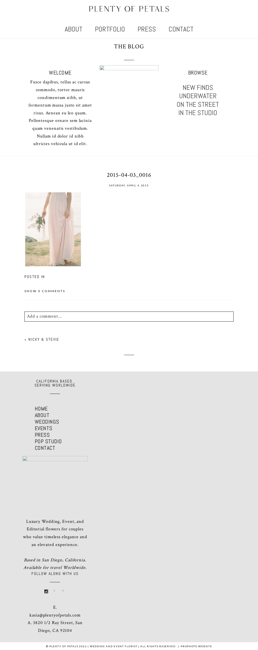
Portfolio (110, 29)
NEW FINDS (198, 87)
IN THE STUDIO (197, 113)
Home (41, 408)
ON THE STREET (198, 104)
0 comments (44, 291)
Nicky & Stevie (43, 339)
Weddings (47, 421)
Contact (181, 29)
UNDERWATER (198, 96)
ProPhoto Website (196, 646)
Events (43, 428)
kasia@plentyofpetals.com (55, 615)
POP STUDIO (48, 441)
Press (147, 29)
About (73, 29)
